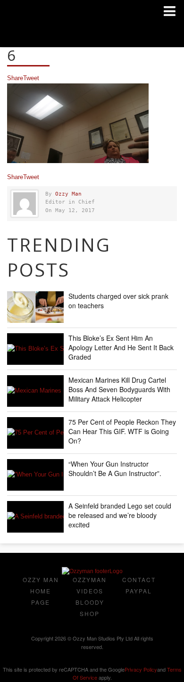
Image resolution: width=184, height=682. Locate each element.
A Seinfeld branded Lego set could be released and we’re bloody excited (119, 515)
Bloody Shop (89, 607)
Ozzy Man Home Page (41, 590)
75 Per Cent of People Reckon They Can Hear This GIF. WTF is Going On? (122, 431)
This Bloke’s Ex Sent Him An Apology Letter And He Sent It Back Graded (121, 347)
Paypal (138, 591)
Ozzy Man (68, 194)
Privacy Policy (141, 669)
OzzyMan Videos (90, 585)
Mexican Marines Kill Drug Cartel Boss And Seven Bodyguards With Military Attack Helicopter (119, 389)
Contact (139, 579)
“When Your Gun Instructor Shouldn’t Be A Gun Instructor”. (114, 468)
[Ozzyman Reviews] (92, 571)
